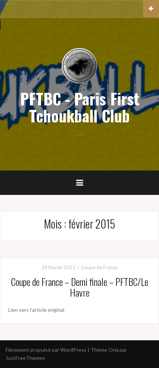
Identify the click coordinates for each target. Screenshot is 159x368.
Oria (113, 350)
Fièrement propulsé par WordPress (46, 350)
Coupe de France (99, 267)
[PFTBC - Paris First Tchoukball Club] (79, 65)
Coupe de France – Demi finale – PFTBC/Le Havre (79, 287)
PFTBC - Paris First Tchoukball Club (79, 107)
